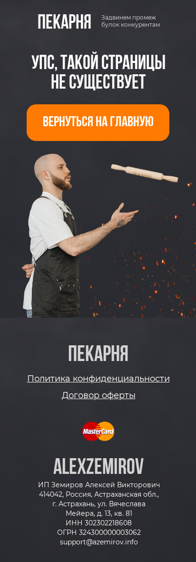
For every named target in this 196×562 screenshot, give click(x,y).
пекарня (64, 23)
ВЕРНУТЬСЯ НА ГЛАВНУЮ (98, 122)
